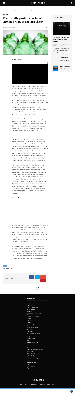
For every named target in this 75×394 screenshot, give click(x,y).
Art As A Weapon (32, 304)
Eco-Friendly (29, 266)
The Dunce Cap (31, 357)
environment (37, 266)
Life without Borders (33, 333)
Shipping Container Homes (35, 349)
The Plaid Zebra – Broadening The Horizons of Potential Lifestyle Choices (37, 387)
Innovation (6, 14)
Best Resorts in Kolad (65, 66)
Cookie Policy (33, 384)
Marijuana (30, 336)
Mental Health (31, 338)
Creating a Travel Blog (34, 313)
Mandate (42, 384)
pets (28, 344)
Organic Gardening (32, 342)
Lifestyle (29, 335)
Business (29, 311)
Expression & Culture (33, 316)
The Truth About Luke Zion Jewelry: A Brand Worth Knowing (61, 39)
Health (29, 325)
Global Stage (31, 324)
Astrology (30, 305)
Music (28, 340)
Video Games (31, 366)
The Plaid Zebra (7, 27)
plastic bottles (7, 268)
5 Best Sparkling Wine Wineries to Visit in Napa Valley (64, 59)
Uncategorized (31, 362)
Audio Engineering (32, 307)
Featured (29, 320)
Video (28, 364)
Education (30, 314)
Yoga (28, 368)
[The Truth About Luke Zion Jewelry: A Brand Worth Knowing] (61, 28)
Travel (29, 360)
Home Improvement (33, 327)
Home (4, 10)
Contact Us (23, 384)
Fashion (29, 318)
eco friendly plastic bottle (17, 266)
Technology (30, 355)
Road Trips (30, 346)
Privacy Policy (51, 384)
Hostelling (30, 329)
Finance (29, 322)
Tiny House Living (32, 358)
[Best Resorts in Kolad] (55, 68)
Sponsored (30, 351)
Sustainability (31, 353)
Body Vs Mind (31, 309)
